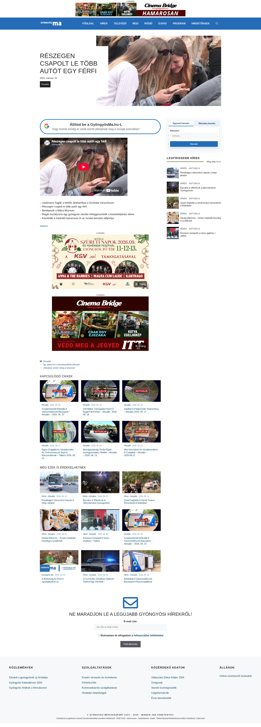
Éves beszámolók (161, 698)
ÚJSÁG (162, 23)
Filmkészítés (89, 682)
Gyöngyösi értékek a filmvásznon (28, 687)
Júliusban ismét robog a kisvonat (59, 368)
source (44, 225)
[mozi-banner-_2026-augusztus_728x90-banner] (130, 15)
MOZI (135, 23)
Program (179, 23)
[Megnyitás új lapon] (100, 261)
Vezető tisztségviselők (164, 687)
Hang (143, 284)
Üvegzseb (157, 682)
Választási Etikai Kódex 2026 (167, 677)
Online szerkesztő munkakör (235, 676)
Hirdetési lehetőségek (94, 692)
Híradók (45, 84)
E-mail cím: (130, 621)
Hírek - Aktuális (190, 168)
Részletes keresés (207, 123)
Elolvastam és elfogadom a (132, 635)
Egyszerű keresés (181, 123)
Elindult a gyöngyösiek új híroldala (28, 677)
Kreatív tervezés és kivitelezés (99, 677)
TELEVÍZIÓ (120, 23)
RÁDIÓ (148, 23)
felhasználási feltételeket (148, 635)
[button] (217, 23)
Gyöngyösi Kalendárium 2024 (25, 682)
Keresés (194, 144)
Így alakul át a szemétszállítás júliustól (61, 364)
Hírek (104, 23)
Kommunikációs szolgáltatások (99, 687)
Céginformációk (160, 692)
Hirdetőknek (201, 23)
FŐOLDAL (88, 23)
